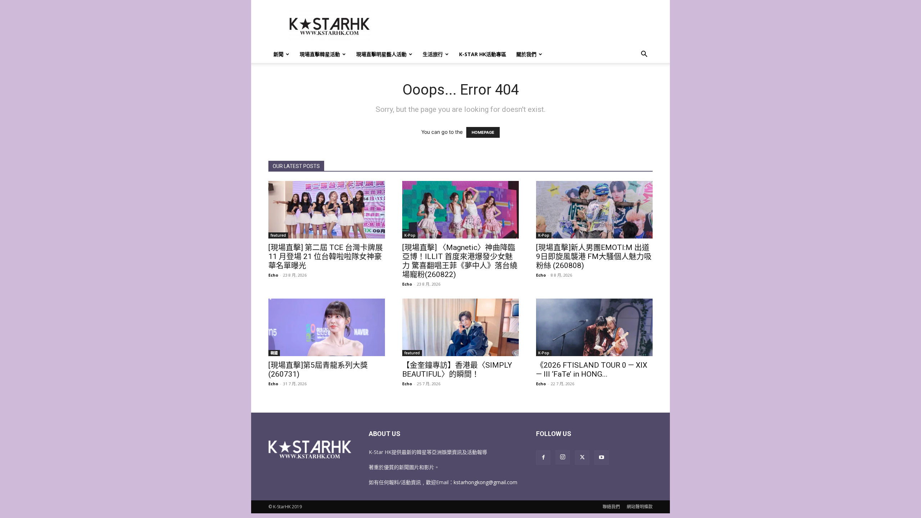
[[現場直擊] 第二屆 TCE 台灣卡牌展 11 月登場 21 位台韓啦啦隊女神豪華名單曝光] (326, 209)
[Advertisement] (522, 26)
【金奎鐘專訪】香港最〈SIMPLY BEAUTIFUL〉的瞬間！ (457, 369)
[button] (644, 54)
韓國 (274, 352)
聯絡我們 (611, 507)
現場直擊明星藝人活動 (381, 54)
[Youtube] (601, 457)
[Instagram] (562, 457)
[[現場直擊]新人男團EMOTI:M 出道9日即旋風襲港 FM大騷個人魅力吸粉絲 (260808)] (594, 209)
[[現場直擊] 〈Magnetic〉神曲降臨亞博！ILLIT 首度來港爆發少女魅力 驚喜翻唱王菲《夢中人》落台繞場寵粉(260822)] (460, 209)
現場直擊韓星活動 (320, 54)
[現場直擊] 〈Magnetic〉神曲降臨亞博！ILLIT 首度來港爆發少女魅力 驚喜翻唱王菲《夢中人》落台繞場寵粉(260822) (459, 261)
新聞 (278, 54)
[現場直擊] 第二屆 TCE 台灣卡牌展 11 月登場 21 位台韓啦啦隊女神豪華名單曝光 (325, 256)
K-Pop (410, 235)
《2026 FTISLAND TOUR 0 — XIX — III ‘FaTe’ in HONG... (591, 369)
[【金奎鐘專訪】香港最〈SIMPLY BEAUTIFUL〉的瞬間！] (460, 327)
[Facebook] (543, 457)
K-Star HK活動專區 (482, 54)
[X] (582, 457)
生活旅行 (433, 54)
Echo (273, 275)
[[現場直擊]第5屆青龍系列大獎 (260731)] (326, 327)
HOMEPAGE (483, 132)
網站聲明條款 (640, 507)
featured (278, 235)
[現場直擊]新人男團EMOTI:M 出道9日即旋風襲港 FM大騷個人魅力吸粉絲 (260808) (594, 256)
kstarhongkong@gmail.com (485, 482)
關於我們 (526, 54)
